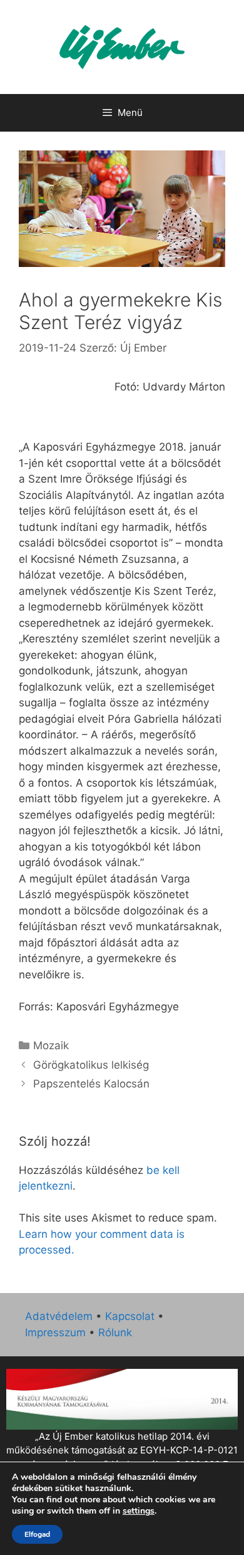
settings (139, 1511)
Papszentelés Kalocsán (91, 1083)
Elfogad (37, 1534)
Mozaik (51, 1045)
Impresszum (55, 1332)
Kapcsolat (130, 1316)
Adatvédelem (59, 1316)
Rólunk (115, 1332)
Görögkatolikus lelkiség (91, 1065)
